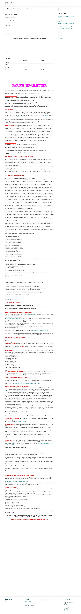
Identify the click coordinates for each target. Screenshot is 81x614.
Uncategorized (61, 38)
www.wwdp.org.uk (18, 470)
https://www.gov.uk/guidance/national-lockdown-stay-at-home (31, 491)
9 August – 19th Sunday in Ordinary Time (66, 23)
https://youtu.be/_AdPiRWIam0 (21, 421)
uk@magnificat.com (46, 115)
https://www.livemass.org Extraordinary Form (13, 321)
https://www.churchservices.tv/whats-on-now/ (13, 318)
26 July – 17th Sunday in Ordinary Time (65, 28)
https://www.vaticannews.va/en (11, 317)
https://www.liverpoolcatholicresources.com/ (39, 330)
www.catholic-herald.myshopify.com (17, 116)
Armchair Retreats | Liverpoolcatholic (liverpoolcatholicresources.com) (26, 383)
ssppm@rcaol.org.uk (31, 602)
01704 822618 (28, 601)
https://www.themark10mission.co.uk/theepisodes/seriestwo (16, 481)
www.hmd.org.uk (13, 393)
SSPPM (10, 3)
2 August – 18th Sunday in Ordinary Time (66, 26)
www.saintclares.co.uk (31, 314)
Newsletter (60, 35)
